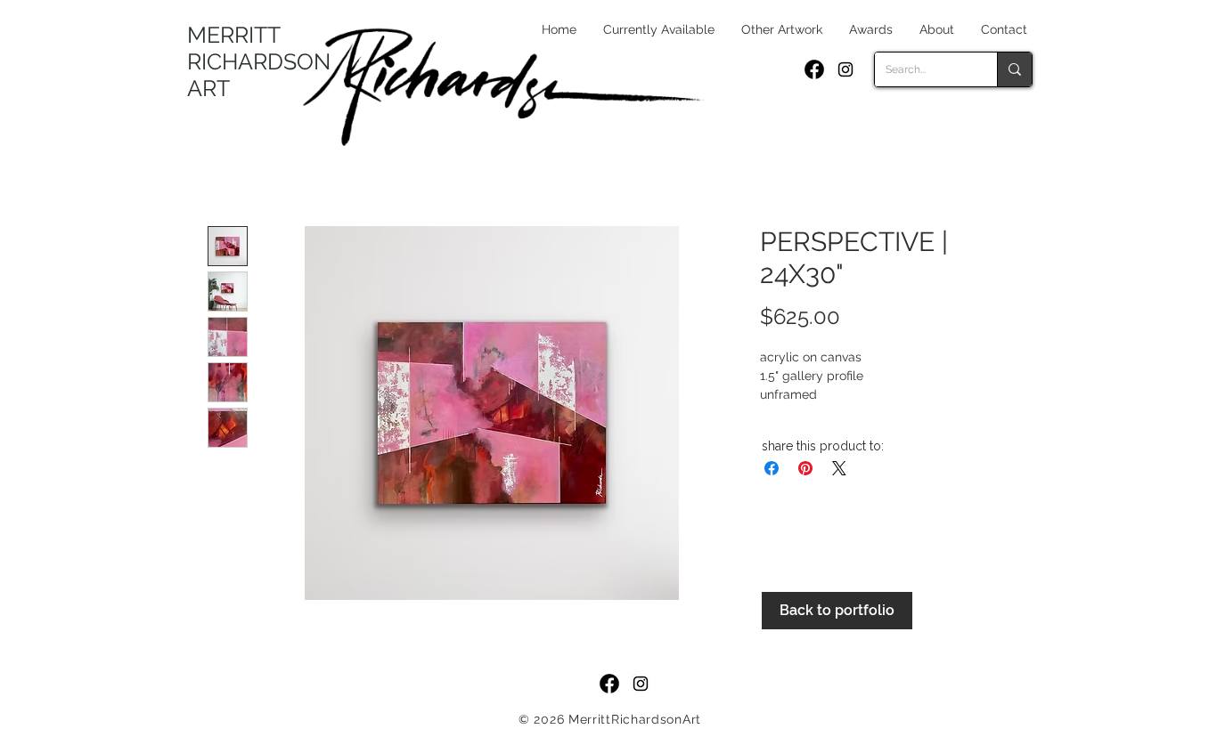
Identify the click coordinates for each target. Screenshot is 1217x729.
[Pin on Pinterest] (805, 468)
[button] (782, 29)
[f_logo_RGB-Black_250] (814, 69)
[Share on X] (839, 468)
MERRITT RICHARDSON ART (259, 61)
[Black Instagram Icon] (845, 69)
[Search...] (1014, 69)
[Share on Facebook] (771, 468)
